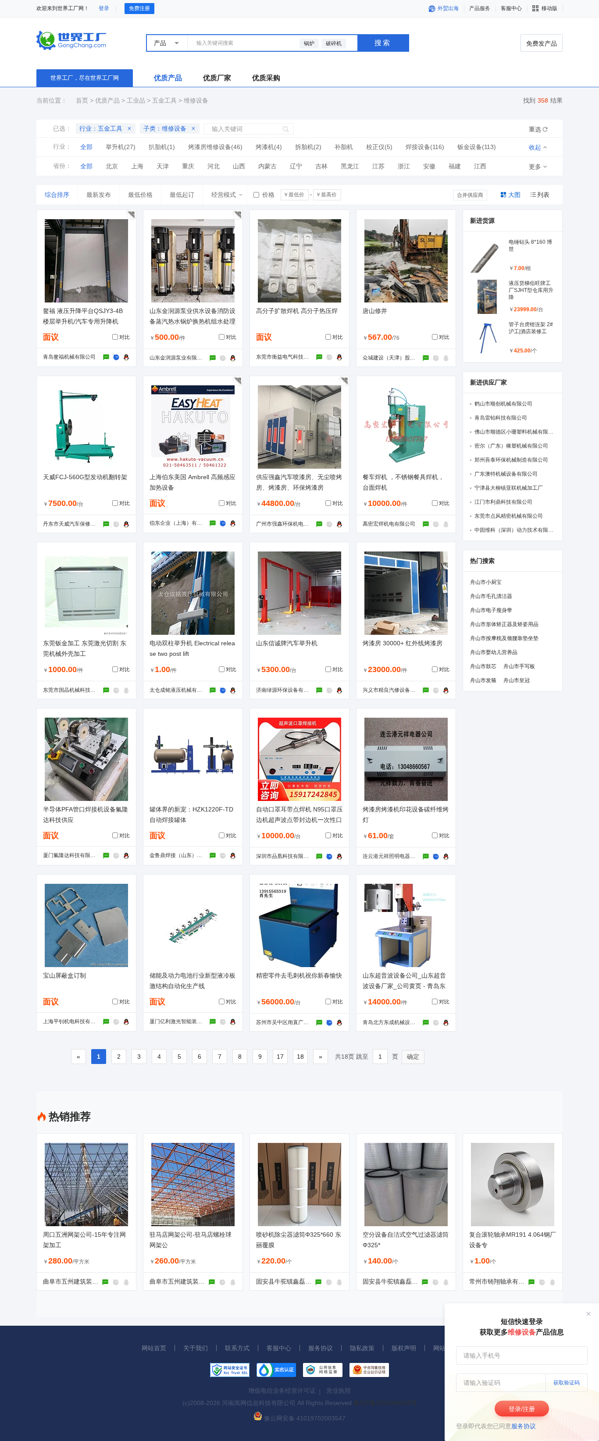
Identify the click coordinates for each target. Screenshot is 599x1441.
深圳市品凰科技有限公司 (285, 856)
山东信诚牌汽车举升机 (286, 643)
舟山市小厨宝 (486, 582)
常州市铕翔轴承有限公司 (503, 1281)
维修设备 (196, 100)
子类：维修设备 (164, 128)
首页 (82, 100)
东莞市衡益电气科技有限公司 (290, 357)
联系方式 (237, 1348)
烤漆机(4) (269, 146)
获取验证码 (566, 1383)
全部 (86, 146)
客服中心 (279, 1348)
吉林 (321, 166)
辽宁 (296, 166)
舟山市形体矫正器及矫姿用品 (504, 624)
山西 (239, 166)
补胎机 (344, 146)
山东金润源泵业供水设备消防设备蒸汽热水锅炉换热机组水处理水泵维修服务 (192, 321)
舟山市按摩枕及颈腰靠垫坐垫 (504, 638)
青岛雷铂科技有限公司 (500, 418)
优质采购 (266, 78)
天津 (163, 166)
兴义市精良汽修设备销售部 (394, 690)
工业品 (136, 100)
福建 (455, 166)
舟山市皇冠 (516, 680)
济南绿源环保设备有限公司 (287, 690)
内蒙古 (267, 166)
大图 (514, 194)
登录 (104, 8)
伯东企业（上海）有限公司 (181, 523)
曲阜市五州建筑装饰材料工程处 (86, 1281)
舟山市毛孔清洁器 (491, 596)
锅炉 (309, 43)
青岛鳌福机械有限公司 (69, 357)
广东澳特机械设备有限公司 (506, 474)
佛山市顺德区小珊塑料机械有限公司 (516, 432)
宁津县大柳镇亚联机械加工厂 (508, 488)
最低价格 (140, 194)
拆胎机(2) (308, 146)
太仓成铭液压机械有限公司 (181, 690)
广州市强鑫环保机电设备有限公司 (295, 524)
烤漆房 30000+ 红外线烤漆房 (402, 643)
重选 (535, 129)
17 (280, 1056)
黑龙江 (350, 166)
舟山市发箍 (483, 680)
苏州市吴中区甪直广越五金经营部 (295, 1022)
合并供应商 (470, 195)
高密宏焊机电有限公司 (389, 524)
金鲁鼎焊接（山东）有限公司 (184, 855)
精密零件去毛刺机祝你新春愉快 (299, 975)
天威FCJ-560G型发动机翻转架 (85, 476)
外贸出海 (447, 8)
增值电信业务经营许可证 (282, 1390)
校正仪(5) (379, 146)
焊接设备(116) (425, 146)
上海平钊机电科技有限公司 (74, 1021)
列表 (543, 194)
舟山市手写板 (519, 666)
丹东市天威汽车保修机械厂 (74, 524)
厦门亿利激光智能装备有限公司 (186, 1021)
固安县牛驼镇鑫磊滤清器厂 (293, 1281)
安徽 (429, 166)
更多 (535, 167)
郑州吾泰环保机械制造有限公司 (511, 460)
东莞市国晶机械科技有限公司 (77, 690)
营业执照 (338, 1390)
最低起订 (182, 194)
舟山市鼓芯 (483, 666)
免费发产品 (541, 43)
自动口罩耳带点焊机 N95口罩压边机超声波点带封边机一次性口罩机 (299, 820)
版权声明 (404, 1348)
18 (300, 1056)
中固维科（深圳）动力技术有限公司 (516, 530)
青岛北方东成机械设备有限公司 (399, 1022)
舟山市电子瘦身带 (491, 610)
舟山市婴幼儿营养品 (493, 652)
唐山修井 (375, 310)
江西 (480, 166)
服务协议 (523, 1426)
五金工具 (164, 100)
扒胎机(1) (162, 146)
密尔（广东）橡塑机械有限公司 (511, 446)
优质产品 (168, 78)
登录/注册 (522, 1409)
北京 (112, 166)
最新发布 (98, 194)
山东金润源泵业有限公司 (178, 358)
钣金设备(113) (476, 146)
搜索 (382, 42)
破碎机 (334, 43)
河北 (213, 166)
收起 (535, 147)
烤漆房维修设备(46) (215, 146)
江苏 (378, 166)
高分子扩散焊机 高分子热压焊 (297, 310)
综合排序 (57, 194)
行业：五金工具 (100, 128)
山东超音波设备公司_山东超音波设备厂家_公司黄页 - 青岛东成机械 (404, 986)
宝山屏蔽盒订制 (64, 975)
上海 (137, 166)
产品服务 (479, 8)
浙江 (404, 166)
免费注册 (139, 8)
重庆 (188, 166)
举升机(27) (120, 146)
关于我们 (195, 1348)
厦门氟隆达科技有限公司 (72, 855)
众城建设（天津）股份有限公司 (399, 358)
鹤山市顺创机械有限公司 (503, 404)
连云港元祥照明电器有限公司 (397, 856)
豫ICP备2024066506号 (385, 1402)
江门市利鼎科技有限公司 (503, 502)
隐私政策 (362, 1348)
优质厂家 (217, 78)
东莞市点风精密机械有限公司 (508, 516)
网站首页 (154, 1348)
